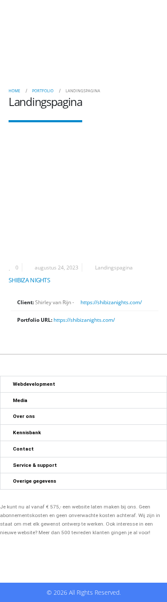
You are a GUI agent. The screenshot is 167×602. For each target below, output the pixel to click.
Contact (23, 449)
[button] (142, 40)
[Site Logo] (34, 41)
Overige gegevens (34, 481)
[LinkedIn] (122, 40)
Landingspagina (114, 267)
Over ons (24, 416)
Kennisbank (27, 433)
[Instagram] (109, 40)
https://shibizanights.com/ (110, 302)
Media (20, 400)
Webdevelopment (34, 384)
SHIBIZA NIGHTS (29, 280)
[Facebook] (96, 40)
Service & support (35, 465)
